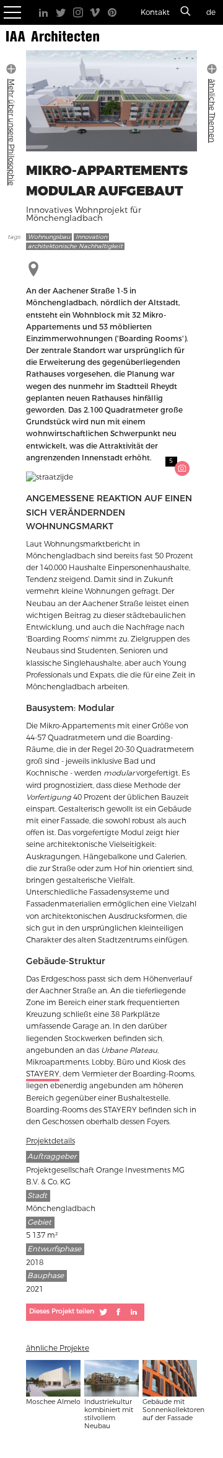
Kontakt (155, 12)
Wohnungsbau (49, 237)
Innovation (91, 237)
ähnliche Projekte (57, 1348)
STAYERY (42, 1074)
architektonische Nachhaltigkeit (75, 246)
